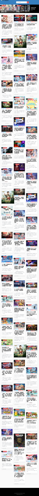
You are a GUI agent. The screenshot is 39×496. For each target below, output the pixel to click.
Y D (5, 29)
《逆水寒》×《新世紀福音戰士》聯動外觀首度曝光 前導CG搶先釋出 (7, 439)
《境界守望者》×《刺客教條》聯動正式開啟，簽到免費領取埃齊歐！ (7, 135)
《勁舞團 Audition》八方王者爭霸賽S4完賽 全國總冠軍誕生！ (31, 249)
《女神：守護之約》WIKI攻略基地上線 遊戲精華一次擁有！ (31, 84)
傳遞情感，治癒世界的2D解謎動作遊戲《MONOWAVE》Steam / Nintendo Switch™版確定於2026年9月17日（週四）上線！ (19, 452)
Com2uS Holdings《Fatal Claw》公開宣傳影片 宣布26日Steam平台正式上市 (19, 24)
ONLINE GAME (19, 5)
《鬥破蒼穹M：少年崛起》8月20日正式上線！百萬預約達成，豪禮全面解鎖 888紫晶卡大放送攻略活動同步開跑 (31, 228)
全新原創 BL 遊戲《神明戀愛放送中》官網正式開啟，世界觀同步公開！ (19, 267)
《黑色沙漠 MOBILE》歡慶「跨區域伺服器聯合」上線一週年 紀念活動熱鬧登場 (31, 334)
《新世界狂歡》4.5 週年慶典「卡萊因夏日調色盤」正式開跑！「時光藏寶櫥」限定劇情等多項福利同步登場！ (31, 114)
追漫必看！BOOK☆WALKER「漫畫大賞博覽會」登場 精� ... (7, 11)
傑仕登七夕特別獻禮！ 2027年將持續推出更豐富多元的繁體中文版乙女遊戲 (7, 284)
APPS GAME (5, 39)
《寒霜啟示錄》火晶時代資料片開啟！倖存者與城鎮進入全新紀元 (31, 63)
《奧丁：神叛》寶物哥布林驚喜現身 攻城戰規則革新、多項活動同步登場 (7, 111)
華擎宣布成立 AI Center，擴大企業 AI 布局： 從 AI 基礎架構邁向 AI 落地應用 (7, 459)
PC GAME (29, 127)
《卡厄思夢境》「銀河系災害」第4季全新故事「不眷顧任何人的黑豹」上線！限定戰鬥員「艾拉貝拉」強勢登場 (19, 176)
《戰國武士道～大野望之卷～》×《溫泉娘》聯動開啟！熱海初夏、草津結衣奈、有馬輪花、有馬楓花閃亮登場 (7, 67)
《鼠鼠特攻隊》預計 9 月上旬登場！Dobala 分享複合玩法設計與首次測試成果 (7, 417)
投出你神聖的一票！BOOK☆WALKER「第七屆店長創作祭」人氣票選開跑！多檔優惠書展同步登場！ (6, 349)
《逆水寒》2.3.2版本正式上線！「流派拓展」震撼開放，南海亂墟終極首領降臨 (19, 84)
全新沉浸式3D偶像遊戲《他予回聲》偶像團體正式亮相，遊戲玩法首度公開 (19, 129)
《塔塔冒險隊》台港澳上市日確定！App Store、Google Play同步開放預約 (31, 422)
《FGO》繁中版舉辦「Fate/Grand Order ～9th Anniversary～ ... (21, 11)
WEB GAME (3, 5)
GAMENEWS (6, 181)
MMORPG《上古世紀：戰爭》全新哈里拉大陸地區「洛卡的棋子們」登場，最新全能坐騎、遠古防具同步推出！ (7, 243)
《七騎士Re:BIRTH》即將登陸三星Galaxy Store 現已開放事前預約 (32, 464)
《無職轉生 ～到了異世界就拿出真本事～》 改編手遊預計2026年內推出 (32, 43)
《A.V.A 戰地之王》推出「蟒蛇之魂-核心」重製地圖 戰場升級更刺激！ (7, 218)
